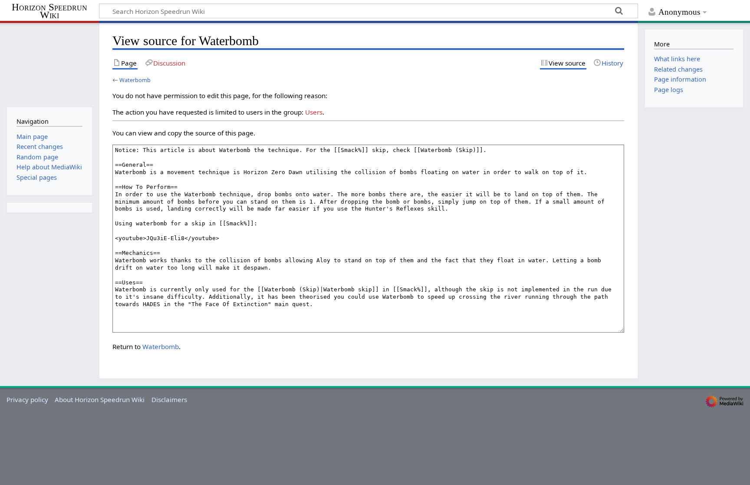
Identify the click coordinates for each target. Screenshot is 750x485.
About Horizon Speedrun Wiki (100, 399)
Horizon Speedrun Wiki (49, 11)
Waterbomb (135, 80)
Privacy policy (27, 399)
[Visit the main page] (49, 64)
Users (313, 112)
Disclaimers (169, 399)
